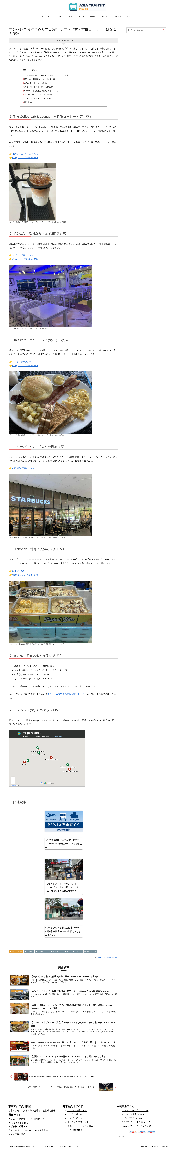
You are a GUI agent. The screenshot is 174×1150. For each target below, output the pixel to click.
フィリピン (78, 951)
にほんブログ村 (122, 1136)
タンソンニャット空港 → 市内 (136, 1122)
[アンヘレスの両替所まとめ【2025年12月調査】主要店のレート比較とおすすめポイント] (64, 909)
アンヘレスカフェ (43, 951)
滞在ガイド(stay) (17, 951)
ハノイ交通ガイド (76, 1118)
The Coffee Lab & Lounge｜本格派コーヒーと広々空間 (47, 75)
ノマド (69, 951)
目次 (29, 70)
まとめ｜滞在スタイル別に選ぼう (38, 94)
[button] (164, 30)
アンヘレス (30, 951)
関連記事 (28, 102)
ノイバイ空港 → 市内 (132, 1118)
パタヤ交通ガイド (76, 1114)
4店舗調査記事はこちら (23, 468)
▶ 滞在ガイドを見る (18, 1123)
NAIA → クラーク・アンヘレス (136, 1126)
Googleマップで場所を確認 (25, 157)
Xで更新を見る (18, 1134)
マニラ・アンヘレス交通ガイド (82, 1126)
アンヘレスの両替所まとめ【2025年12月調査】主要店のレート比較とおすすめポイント (63, 931)
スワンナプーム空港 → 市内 (135, 1110)
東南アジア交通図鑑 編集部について (23, 1146)
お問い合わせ (49, 1146)
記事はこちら (18, 571)
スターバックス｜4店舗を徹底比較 (39, 87)
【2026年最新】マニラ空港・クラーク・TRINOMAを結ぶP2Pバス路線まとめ (63, 844)
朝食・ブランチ (91, 951)
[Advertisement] (146, 53)
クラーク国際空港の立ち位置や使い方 (65, 694)
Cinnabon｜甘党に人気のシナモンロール (41, 91)
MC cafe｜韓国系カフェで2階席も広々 (40, 79)
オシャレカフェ (58, 951)
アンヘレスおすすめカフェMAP (37, 98)
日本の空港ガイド (76, 1130)
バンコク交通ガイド (77, 1110)
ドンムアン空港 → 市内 (133, 1114)
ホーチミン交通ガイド (78, 1122)
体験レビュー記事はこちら (25, 154)
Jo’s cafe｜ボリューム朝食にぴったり (40, 83)
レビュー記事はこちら (23, 255)
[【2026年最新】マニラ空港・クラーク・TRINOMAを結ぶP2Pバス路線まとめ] (64, 821)
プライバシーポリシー (70, 1146)
